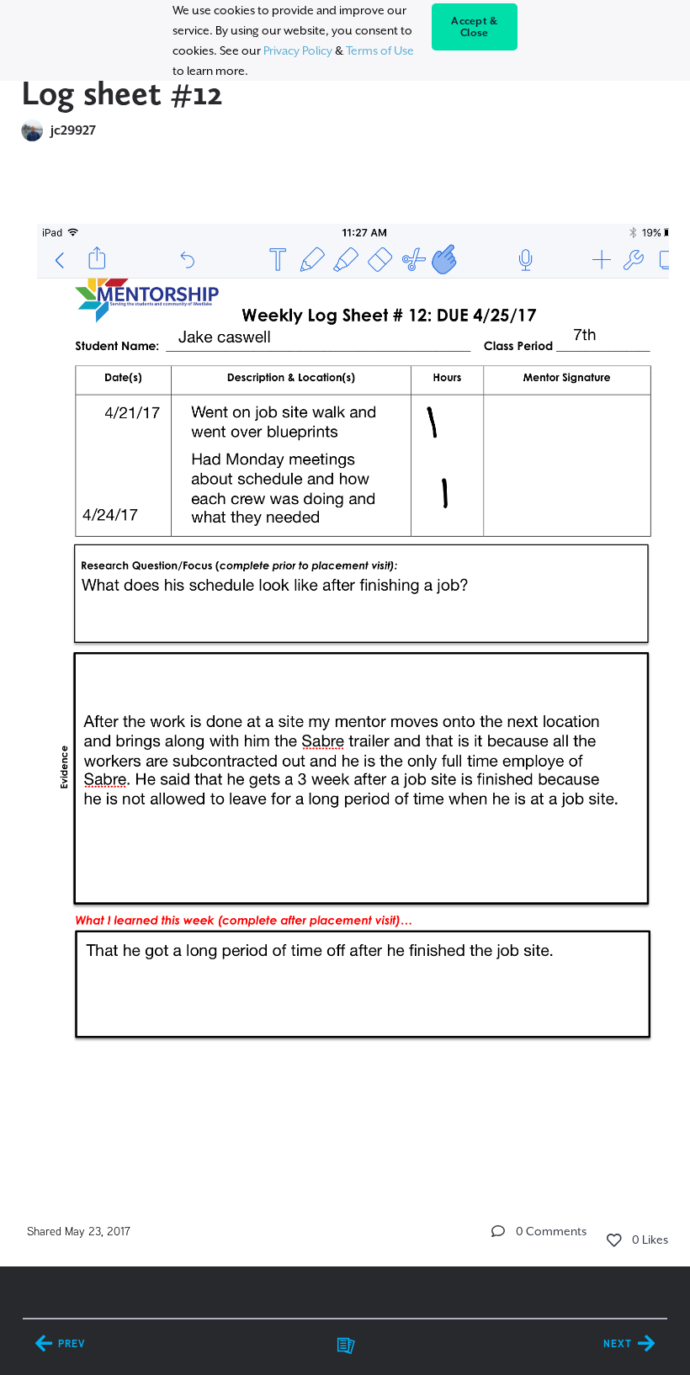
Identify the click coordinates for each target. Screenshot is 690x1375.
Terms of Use (380, 50)
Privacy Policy (297, 50)
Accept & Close (474, 27)
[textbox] (345, 676)
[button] (498, 1231)
